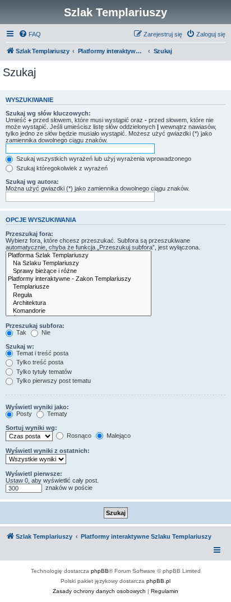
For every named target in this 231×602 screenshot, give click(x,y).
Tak (20, 332)
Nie (45, 332)
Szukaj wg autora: (32, 181)
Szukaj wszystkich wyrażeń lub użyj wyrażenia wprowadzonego (103, 158)
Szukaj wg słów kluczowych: (48, 113)
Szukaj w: (20, 346)
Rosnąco (78, 435)
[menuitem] (30, 34)
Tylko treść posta (39, 362)
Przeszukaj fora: (29, 233)
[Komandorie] (78, 311)
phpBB (100, 571)
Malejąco (118, 435)
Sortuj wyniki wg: (31, 427)
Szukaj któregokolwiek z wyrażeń (61, 168)
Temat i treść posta (41, 353)
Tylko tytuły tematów (43, 371)
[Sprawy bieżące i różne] (78, 271)
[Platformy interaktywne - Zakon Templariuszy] (78, 279)
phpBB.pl (158, 581)
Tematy (56, 413)
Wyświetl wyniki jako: (37, 407)
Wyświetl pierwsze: (34, 473)
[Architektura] (78, 303)
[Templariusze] (78, 287)
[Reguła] (78, 295)
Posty (23, 413)
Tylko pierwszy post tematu (53, 380)
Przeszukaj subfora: (35, 325)
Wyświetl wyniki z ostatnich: (48, 450)
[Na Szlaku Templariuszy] (78, 263)
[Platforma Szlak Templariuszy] (78, 256)
